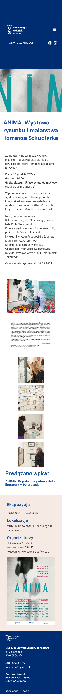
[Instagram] (55, 43)
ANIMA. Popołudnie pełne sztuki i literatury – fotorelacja (30, 483)
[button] (54, 30)
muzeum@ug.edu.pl (17, 667)
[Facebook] (50, 43)
